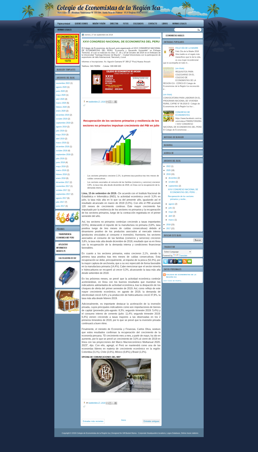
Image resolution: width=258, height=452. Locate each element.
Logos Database (173, 433)
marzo (172, 220)
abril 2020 (60, 99)
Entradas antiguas (151, 421)
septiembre (174, 186)
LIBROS (165, 23)
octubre (172, 182)
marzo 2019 (61, 143)
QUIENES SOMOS (81, 23)
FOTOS (125, 23)
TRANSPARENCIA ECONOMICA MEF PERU (65, 235)
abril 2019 (60, 139)
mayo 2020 (61, 95)
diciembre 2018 (62, 146)
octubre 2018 (61, 150)
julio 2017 (60, 202)
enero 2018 (61, 178)
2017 (168, 228)
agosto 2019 (61, 127)
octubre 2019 (61, 119)
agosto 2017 (61, 198)
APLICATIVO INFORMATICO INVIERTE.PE (62, 248)
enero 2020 (61, 111)
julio (171, 208)
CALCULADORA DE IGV (67, 257)
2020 (168, 170)
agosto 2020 (61, 87)
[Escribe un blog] (110, 101)
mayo (171, 212)
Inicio (123, 420)
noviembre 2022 (63, 83)
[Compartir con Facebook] (115, 101)
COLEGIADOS (138, 23)
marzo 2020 (61, 103)
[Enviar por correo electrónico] (107, 101)
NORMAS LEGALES (179, 23)
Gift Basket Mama (129, 433)
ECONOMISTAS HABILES (175, 35)
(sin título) (179, 68)
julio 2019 (60, 131)
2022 (168, 166)
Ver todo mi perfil (172, 281)
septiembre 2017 (63, 194)
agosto (172, 204)
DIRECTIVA (114, 23)
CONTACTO (152, 23)
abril (171, 216)
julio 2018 (60, 158)
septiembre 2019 (63, 123)
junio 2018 (60, 162)
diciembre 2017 (62, 182)
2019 (168, 174)
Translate (183, 255)
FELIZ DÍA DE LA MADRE (186, 48)
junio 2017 (60, 206)
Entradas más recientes (93, 421)
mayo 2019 (61, 134)
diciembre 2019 (62, 115)
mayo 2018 (61, 166)
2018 (168, 224)
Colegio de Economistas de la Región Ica (108, 7)
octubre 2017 (61, 190)
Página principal (63, 23)
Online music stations (189, 433)
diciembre (173, 178)
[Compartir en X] (112, 101)
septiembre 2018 (63, 154)
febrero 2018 (61, 174)
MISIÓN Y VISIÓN (99, 23)
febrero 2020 (61, 107)
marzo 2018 (61, 170)
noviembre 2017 (63, 186)
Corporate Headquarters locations (152, 433)
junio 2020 (60, 91)
